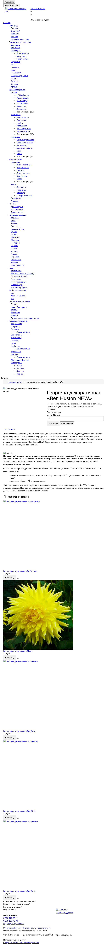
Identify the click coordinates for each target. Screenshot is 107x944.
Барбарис (15, 45)
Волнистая (21, 187)
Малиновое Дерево (20, 360)
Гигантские (21, 120)
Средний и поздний (20, 39)
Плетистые (16, 279)
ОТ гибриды (22, 103)
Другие (14, 87)
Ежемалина (16, 335)
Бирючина (15, 48)
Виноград (13, 25)
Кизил (13, 343)
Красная (20, 371)
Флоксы (14, 201)
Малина (14, 354)
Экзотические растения (19, 301)
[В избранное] (17, 578)
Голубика (15, 326)
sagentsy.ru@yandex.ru (13, 924)
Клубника (15, 346)
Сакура (14, 78)
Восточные (21, 109)
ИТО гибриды (17, 209)
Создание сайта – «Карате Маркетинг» (21, 942)
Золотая (20, 368)
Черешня (15, 257)
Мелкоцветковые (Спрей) (22, 273)
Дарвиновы (22, 126)
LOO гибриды (23, 95)
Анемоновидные (24, 165)
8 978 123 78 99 (10, 921)
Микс (19, 151)
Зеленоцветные (24, 128)
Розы (11, 268)
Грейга (20, 123)
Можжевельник (18, 296)
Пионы (12, 204)
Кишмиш (15, 34)
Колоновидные (18, 265)
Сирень (14, 84)
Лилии (14, 92)
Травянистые (23, 59)
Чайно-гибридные (19, 287)
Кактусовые (22, 176)
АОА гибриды (23, 98)
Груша (14, 232)
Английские (16, 271)
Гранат (14, 304)
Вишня (14, 226)
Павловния (16, 73)
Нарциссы (15, 137)
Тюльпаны (15, 114)
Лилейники (16, 198)
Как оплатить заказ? (12, 907)
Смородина (16, 363)
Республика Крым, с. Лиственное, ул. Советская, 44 (26, 928)
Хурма (14, 254)
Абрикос (15, 218)
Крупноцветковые (25, 142)
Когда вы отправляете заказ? (16, 904)
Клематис (15, 67)
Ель (12, 293)
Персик (14, 245)
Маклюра (15, 237)
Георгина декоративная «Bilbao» (18, 651)
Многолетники (15, 159)
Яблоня (14, 262)
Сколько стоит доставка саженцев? (19, 901)
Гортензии (15, 61)
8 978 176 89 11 (38, 9)
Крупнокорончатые (25, 140)
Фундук (14, 251)
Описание (10, 429)
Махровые (21, 56)
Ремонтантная (23, 332)
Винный (14, 28)
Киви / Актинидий (19, 307)
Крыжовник (16, 351)
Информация (9, 910)
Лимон (14, 310)
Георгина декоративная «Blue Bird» (19, 811)
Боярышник (16, 324)
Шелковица (16, 259)
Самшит (14, 81)
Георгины (15, 162)
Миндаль (15, 240)
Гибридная (21, 190)
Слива (14, 248)
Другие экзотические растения (25, 318)
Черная (20, 374)
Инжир (14, 234)
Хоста (13, 184)
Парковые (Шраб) (19, 276)
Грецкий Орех (17, 229)
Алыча (14, 223)
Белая (19, 365)
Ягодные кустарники (18, 321)
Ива (12, 64)
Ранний (14, 36)
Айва (13, 220)
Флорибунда (16, 284)
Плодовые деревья (17, 215)
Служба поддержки (64, 912)
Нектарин (15, 243)
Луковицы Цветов (17, 89)
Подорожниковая (24, 195)
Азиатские (21, 106)
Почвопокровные (18, 282)
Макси (19, 179)
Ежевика (15, 329)
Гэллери (20, 170)
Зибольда (21, 193)
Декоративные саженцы (20, 42)
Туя (12, 298)
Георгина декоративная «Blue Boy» (19, 891)
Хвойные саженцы (17, 290)
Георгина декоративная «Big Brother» (20, 571)
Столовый (15, 31)
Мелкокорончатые (25, 148)
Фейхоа (14, 315)
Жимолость (16, 337)
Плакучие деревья (19, 75)
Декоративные (23, 173)
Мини (19, 153)
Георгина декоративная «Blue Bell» (19, 731)
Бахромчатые (23, 117)
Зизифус (15, 340)
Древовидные (23, 53)
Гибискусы (15, 50)
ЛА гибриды (22, 101)
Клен (13, 70)
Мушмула (15, 312)
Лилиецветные (23, 131)
